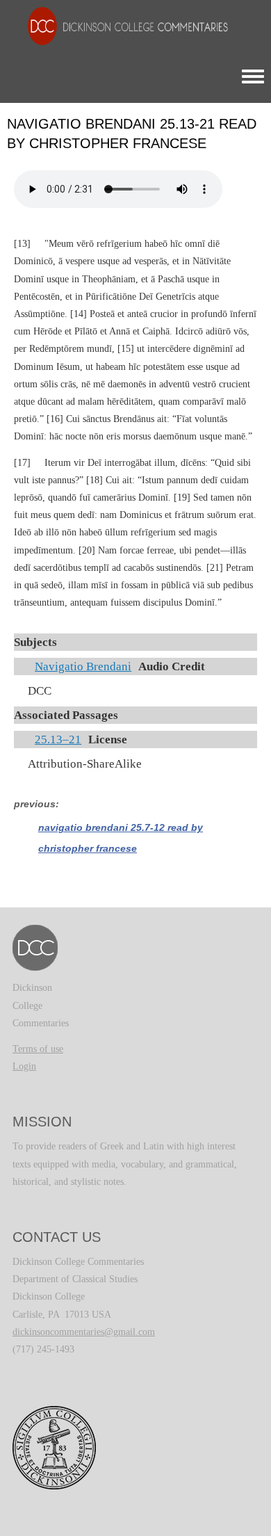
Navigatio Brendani (83, 666)
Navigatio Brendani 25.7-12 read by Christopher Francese (120, 838)
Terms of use (38, 1049)
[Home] (121, 25)
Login (24, 1066)
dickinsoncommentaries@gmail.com (84, 1332)
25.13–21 (58, 739)
